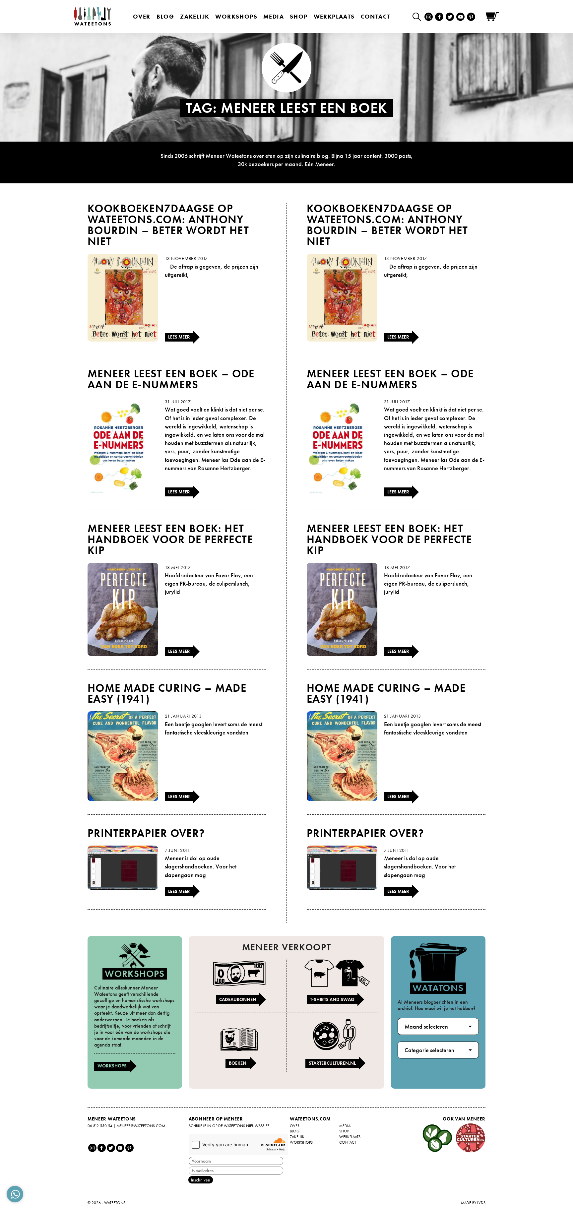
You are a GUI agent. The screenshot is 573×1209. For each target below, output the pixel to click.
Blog (165, 16)
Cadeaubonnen (237, 999)
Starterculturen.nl (332, 1063)
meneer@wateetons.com (140, 1125)
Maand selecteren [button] (426, 1026)
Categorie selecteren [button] (429, 1050)
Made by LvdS (473, 1202)
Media (273, 16)
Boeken (237, 1063)
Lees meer (179, 337)
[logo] (92, 16)
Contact (375, 16)
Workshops (112, 1066)
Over (142, 16)
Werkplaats (334, 16)
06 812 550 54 (100, 1125)
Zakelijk (194, 16)
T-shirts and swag (332, 999)
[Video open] (418, 16)
